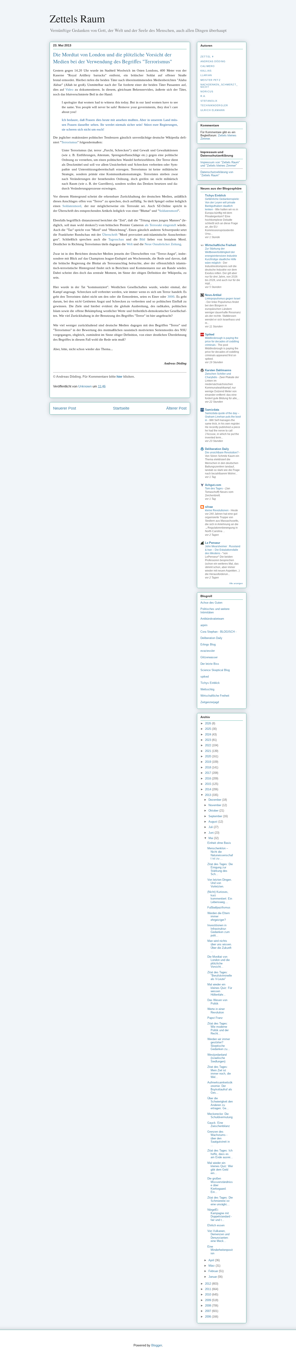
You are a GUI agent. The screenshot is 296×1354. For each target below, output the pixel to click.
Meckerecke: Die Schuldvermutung (220, 1115)
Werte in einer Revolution (216, 1010)
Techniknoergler (214, 105)
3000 (171, 296)
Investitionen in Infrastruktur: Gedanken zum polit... (218, 930)
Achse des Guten (211, 602)
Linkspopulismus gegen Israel (222, 298)
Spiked (209, 334)
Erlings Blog (208, 644)
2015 (208, 784)
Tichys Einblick (215, 195)
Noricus (206, 91)
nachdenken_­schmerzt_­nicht (219, 85)
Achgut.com (213, 485)
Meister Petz (210, 80)
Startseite (121, 408)
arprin (203, 625)
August (213, 821)
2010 (208, 1294)
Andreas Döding (213, 61)
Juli (211, 827)
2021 (208, 751)
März (212, 1265)
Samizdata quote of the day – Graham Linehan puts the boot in (223, 417)
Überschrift (109, 234)
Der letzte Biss (209, 663)
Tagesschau (116, 239)
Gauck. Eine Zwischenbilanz (218, 1124)
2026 (208, 723)
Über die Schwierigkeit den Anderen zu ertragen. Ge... (220, 1103)
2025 (208, 728)
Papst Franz (215, 1017)
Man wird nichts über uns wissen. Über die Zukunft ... (219, 946)
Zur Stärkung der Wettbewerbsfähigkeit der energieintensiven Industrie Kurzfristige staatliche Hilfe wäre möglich (221, 255)
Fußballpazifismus (218, 907)
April (211, 1260)
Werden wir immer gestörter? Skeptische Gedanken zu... (218, 1044)
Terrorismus (69, 142)
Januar (213, 1276)
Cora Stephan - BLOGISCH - (218, 631)
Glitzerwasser (209, 657)
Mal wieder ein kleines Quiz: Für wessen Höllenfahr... (219, 989)
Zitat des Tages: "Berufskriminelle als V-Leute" (219, 976)
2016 (208, 778)
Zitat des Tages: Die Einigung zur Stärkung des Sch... (220, 869)
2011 (208, 1289)
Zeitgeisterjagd (209, 702)
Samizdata (212, 409)
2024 (208, 734)
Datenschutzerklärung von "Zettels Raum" (216, 173)
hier (119, 376)
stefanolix (208, 101)
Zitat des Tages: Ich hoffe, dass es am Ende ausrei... (220, 1154)
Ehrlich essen (215, 1225)
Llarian (206, 75)
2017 (208, 772)
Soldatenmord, (72, 206)
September (215, 816)
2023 (208, 740)
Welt (130, 244)
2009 (208, 1300)
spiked (204, 676)
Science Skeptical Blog (215, 670)
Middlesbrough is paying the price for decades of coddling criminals (222, 341)
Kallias (205, 70)
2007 (208, 1311)
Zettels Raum (77, 18)
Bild (142, 239)
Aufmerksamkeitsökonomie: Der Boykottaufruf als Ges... (220, 1087)
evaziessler (207, 650)
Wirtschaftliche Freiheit (220, 245)
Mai (211, 838)
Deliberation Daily (217, 449)
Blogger (156, 1345)
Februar (213, 1271)
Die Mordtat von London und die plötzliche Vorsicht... (218, 962)
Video (69, 89)
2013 (208, 795)
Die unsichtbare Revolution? (222, 452)
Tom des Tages (214, 488)
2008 (208, 1305)
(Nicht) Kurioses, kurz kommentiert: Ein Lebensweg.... (219, 897)
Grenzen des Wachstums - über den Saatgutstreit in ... (218, 1138)
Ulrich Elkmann (212, 110)
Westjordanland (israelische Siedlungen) (217, 1058)
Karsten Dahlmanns (218, 370)
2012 (208, 1283)
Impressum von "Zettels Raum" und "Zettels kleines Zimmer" (220, 164)
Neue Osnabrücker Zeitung (163, 244)
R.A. (203, 96)
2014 (208, 789)
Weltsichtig (207, 689)
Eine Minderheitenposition (220, 1250)
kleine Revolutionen (217, 510)
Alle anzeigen (236, 583)
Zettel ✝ (207, 56)
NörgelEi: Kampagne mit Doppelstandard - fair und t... (219, 1215)
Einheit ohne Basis (219, 842)
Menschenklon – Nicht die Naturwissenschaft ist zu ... (220, 853)
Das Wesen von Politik (217, 1001)
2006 (208, 1316)
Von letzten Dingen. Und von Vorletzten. (219, 883)
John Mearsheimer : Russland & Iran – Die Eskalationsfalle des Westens (222, 550)
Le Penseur (212, 542)
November (215, 805)
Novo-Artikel (213, 295)
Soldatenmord (168, 210)
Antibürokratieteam (212, 618)
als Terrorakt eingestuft (160, 225)
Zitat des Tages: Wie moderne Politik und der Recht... (218, 1028)
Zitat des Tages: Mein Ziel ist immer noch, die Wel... (219, 1072)
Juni (211, 832)
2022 (208, 745)
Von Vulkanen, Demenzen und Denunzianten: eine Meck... (218, 1236)
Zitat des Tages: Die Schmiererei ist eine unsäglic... (220, 1201)
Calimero (207, 66)
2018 (208, 767)
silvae (209, 506)
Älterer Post (176, 408)
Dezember (215, 799)
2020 (208, 756)
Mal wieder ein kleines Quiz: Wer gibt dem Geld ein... (220, 1168)
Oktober (213, 810)
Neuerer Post (64, 408)
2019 (208, 761)
